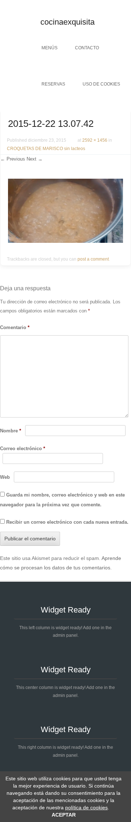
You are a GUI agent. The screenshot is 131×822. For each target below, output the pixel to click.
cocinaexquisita (67, 21)
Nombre (10, 430)
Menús (49, 47)
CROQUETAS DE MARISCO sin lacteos (46, 148)
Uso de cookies (101, 84)
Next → (35, 159)
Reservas (53, 84)
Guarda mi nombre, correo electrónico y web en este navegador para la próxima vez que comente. (62, 499)
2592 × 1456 (94, 140)
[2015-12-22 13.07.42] (65, 241)
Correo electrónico (22, 448)
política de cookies (86, 807)
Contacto (87, 47)
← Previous (12, 159)
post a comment (93, 259)
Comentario (14, 327)
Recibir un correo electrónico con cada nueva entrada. (67, 522)
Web (5, 477)
